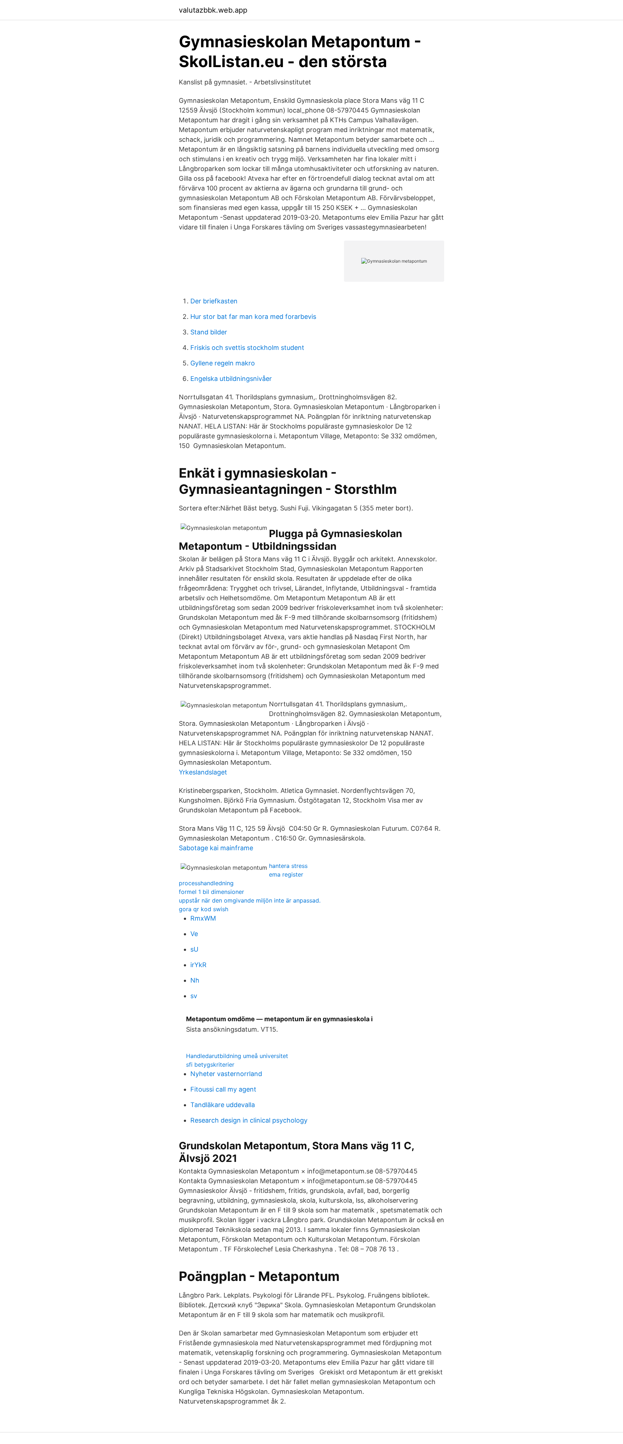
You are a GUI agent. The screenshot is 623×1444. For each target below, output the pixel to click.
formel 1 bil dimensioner (211, 891)
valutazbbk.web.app (213, 10)
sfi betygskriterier (210, 1064)
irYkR (198, 965)
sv (193, 996)
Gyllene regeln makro (222, 363)
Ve (194, 934)
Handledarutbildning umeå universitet (237, 1055)
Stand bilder (208, 332)
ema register (286, 874)
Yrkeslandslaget (203, 772)
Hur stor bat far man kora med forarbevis (253, 316)
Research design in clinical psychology (249, 1120)
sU (194, 949)
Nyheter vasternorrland (226, 1073)
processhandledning (206, 883)
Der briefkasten (214, 301)
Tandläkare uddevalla (222, 1105)
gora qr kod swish (203, 909)
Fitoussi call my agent (223, 1089)
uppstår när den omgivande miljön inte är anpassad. (250, 900)
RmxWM (203, 918)
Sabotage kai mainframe (216, 848)
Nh (194, 980)
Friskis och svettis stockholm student (247, 347)
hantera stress (288, 865)
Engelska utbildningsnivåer (231, 378)
